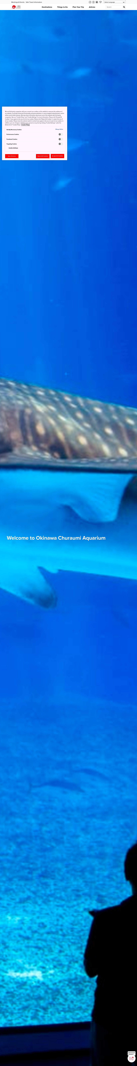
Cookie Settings (13, 148)
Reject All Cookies (43, 156)
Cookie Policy (25, 125)
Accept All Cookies (57, 156)
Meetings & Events (17, 2)
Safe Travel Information (34, 2)
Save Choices (12, 156)
